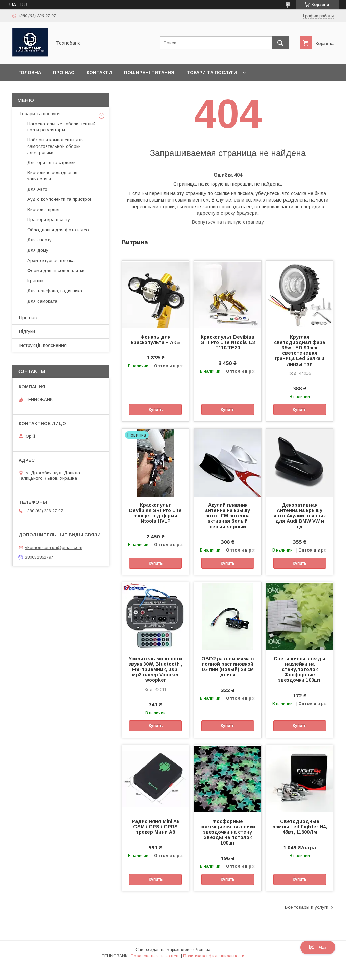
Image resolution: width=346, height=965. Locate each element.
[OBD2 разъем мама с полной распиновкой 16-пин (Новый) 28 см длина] (227, 616)
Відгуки (27, 331)
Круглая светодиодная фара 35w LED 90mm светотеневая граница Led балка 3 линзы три (299, 350)
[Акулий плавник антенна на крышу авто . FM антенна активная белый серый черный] (227, 462)
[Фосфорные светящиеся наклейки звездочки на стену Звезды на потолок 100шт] (227, 778)
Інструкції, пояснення (43, 345)
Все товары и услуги (306, 907)
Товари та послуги (212, 72)
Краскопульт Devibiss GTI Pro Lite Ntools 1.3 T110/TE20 (227, 342)
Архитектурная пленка (51, 260)
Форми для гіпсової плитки (55, 270)
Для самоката (42, 301)
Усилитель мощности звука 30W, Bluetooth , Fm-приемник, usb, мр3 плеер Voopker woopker (155, 669)
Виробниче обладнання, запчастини (52, 175)
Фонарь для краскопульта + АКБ (155, 339)
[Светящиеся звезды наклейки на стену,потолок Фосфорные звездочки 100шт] (299, 616)
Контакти (99, 72)
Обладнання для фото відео (58, 229)
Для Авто (37, 189)
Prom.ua (203, 949)
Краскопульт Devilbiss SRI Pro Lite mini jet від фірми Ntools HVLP (155, 513)
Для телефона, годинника (54, 290)
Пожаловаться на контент (155, 956)
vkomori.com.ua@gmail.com (53, 547)
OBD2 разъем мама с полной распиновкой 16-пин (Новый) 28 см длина (227, 666)
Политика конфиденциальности (213, 956)
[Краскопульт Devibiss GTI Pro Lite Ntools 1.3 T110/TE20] (227, 294)
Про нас (63, 72)
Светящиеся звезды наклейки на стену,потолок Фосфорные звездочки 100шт (299, 669)
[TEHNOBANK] (30, 55)
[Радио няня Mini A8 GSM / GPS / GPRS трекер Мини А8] (155, 778)
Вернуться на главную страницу (228, 222)
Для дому (37, 250)
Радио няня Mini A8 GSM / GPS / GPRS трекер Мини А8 (155, 827)
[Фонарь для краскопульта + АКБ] (155, 294)
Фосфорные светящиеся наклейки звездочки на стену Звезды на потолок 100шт (227, 832)
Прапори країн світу (48, 219)
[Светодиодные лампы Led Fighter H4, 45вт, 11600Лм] (299, 778)
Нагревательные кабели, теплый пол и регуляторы (61, 126)
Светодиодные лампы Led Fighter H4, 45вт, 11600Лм (299, 827)
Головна (29, 72)
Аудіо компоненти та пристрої (59, 199)
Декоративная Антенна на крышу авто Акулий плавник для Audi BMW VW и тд (300, 515)
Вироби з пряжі (43, 209)
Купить (156, 409)
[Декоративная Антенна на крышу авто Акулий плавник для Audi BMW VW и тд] (299, 462)
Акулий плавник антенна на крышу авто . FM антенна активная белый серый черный (227, 515)
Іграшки (35, 280)
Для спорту (39, 239)
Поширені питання (149, 72)
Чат (323, 947)
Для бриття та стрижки (51, 162)
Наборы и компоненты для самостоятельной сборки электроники (55, 146)
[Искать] (280, 42)
